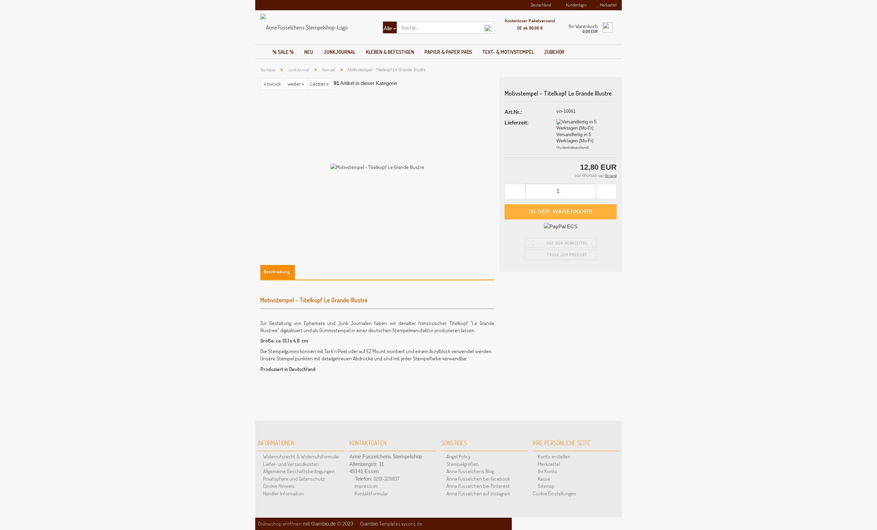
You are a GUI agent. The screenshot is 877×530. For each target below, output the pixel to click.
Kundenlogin (576, 5)
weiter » (295, 84)
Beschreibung (277, 271)
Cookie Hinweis (278, 486)
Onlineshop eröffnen (279, 523)
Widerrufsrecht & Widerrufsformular (300, 456)
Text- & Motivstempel (508, 52)
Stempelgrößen (462, 464)
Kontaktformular (371, 493)
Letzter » (319, 84)
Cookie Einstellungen (554, 493)
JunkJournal (339, 52)
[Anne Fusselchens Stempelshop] (316, 27)
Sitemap (546, 486)
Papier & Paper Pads (448, 52)
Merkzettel (607, 5)
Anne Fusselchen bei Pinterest (477, 486)
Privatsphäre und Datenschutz (293, 478)
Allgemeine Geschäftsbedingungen (298, 471)
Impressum (366, 486)
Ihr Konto (547, 471)
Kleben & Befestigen (390, 52)
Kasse (543, 478)
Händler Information (283, 493)
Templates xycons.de (400, 523)
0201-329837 (386, 478)
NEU (308, 52)
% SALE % (283, 52)
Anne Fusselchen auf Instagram (477, 493)
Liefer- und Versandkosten (290, 464)
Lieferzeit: (517, 122)
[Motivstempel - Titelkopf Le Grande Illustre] (377, 166)
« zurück (272, 84)
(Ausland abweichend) (572, 147)
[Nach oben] (863, 516)
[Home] (261, 50)
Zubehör (554, 52)
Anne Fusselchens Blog (469, 471)
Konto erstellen (553, 456)
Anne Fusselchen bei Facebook (477, 478)
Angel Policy (457, 456)
